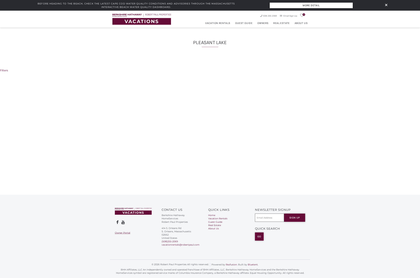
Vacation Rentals (217, 23)
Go (259, 236)
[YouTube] (123, 222)
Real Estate (281, 23)
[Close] (385, 5)
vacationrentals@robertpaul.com (181, 244)
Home (211, 215)
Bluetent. (253, 264)
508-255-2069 (270, 16)
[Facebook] (117, 222)
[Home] (141, 19)
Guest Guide (243, 23)
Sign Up (294, 217)
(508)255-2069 (170, 241)
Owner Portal (122, 232)
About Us (301, 23)
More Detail (311, 5)
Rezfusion (231, 264)
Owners (262, 23)
